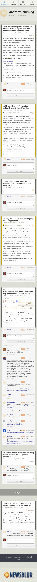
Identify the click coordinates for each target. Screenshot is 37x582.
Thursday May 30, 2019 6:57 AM (13, 507)
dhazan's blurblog (21, 12)
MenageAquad (11, 402)
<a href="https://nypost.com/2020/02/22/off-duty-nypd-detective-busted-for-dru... (18, 292)
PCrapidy (9, 421)
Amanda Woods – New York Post (13, 225)
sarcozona (10, 358)
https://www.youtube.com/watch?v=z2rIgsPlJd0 (20, 432)
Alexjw (9, 394)
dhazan (9, 84)
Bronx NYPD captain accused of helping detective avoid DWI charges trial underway (18, 455)
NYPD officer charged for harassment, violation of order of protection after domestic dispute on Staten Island (17, 29)
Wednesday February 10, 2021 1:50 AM (15, 33)
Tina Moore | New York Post (12, 112)
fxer (8, 348)
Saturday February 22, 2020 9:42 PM (14, 295)
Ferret (8, 430)
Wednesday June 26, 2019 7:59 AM (14, 459)
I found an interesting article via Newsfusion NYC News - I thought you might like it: (17, 183)
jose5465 (9, 436)
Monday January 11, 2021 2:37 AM (13, 187)
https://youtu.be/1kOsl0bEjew (15, 424)
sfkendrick (10, 415)
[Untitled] (7, 298)
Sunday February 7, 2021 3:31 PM (13, 110)
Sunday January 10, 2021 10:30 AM (14, 222)
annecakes (10, 382)
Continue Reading (8, 61)
